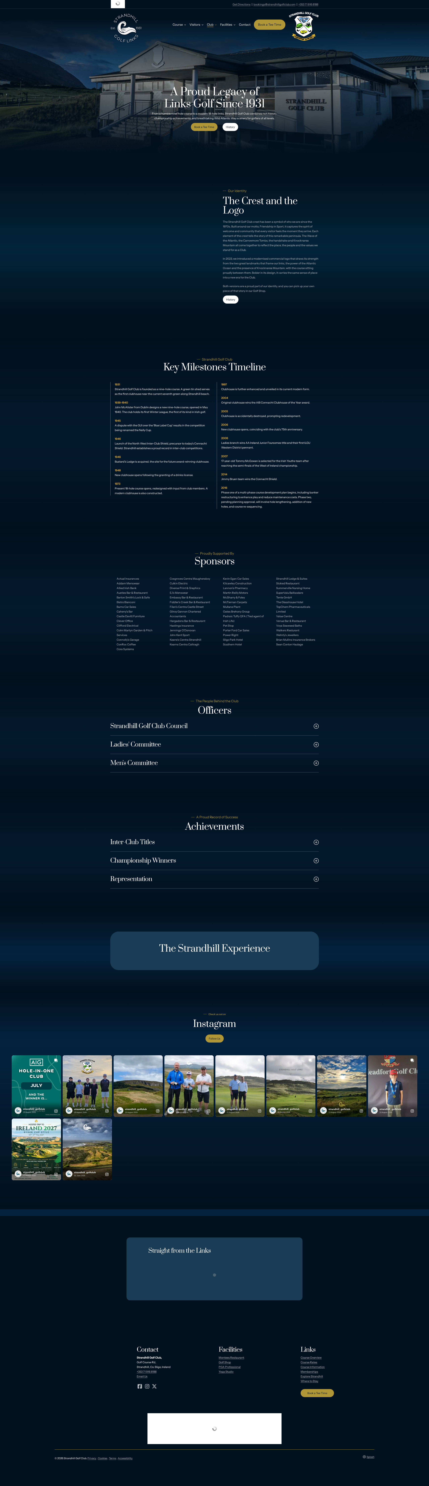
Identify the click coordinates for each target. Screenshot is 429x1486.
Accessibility (125, 1458)
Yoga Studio (226, 1371)
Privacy (91, 1458)
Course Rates (309, 1362)
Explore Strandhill (312, 1376)
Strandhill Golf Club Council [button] (149, 726)
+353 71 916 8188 (308, 4)
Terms (112, 1458)
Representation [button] (131, 879)
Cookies (102, 1458)
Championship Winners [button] (143, 861)
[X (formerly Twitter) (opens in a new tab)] (154, 1386)
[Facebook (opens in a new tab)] (140, 1386)
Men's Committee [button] (134, 763)
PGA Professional (230, 1367)
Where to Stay (309, 1381)
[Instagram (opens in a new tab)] (147, 1386)
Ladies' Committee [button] (135, 744)
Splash (370, 1456)
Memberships (309, 1371)
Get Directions (242, 4)
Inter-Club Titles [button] (132, 842)
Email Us (142, 1376)
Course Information (313, 1367)
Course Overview (311, 1357)
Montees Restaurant (231, 1357)
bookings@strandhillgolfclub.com (274, 4)
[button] (204, 127)
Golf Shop (225, 1362)
